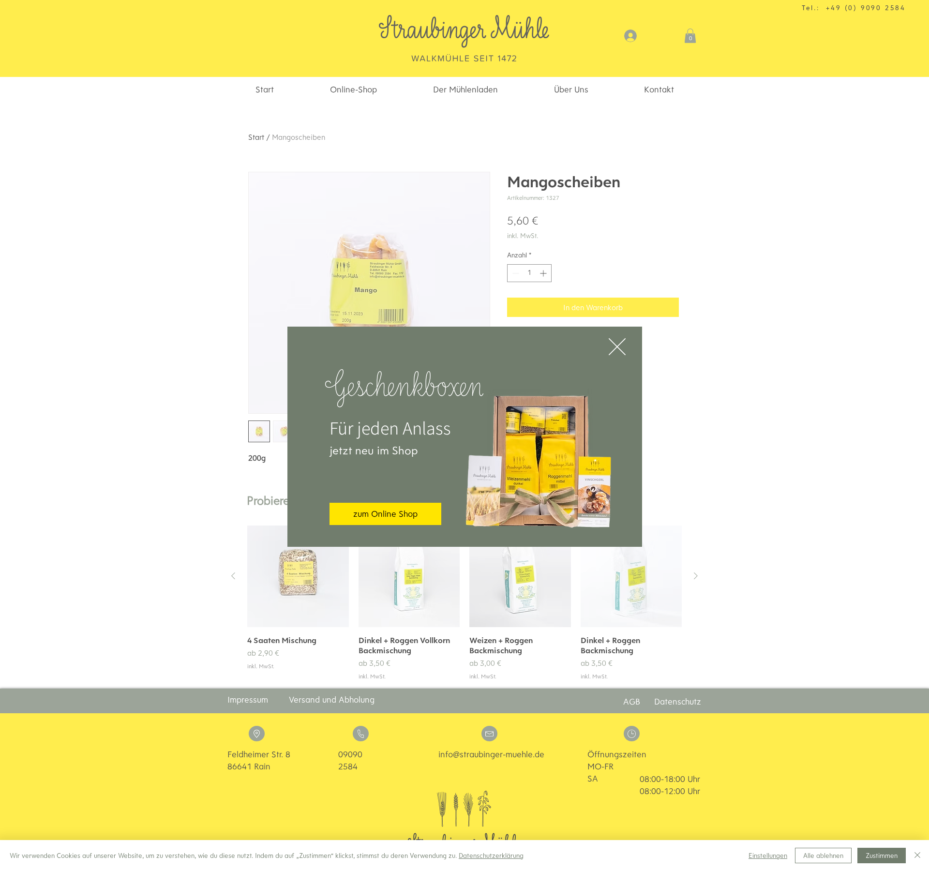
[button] (617, 346)
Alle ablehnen (823, 855)
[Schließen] (917, 855)
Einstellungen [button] (768, 855)
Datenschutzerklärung (491, 855)
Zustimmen (882, 855)
